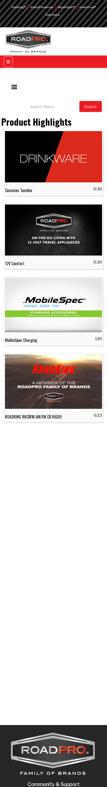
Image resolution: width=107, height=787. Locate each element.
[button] (14, 87)
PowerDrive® (87, 7)
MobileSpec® (66, 7)
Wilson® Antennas (42, 7)
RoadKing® (18, 7)
